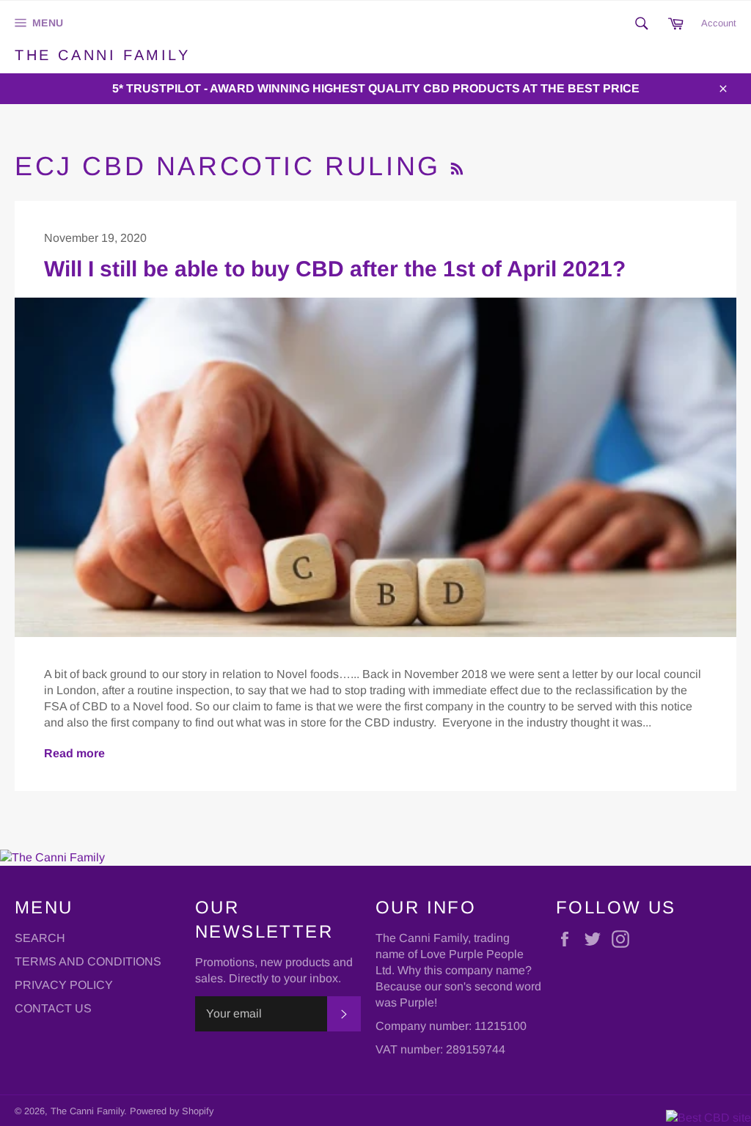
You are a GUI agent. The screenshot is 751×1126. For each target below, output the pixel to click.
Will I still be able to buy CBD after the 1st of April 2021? (335, 269)
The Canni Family (103, 55)
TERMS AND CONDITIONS (88, 961)
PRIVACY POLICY (64, 985)
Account (718, 23)
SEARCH (40, 938)
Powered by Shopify (171, 1110)
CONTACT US (53, 1008)
